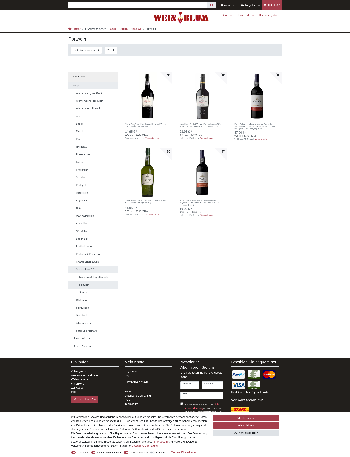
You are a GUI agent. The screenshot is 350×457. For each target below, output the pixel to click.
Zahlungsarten (79, 371)
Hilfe (73, 391)
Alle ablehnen (246, 425)
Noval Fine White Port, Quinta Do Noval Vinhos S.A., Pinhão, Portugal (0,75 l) (145, 201)
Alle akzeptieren (246, 417)
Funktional (162, 452)
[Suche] (211, 5)
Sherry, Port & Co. (131, 28)
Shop (225, 15)
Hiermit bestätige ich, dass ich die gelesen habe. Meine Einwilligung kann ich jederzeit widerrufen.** (203, 407)
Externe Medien (139, 452)
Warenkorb (77, 383)
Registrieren (132, 371)
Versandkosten (152, 138)
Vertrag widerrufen (85, 399)
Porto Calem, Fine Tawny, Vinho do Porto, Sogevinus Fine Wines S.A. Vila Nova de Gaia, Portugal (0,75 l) (200, 202)
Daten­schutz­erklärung (144, 445)
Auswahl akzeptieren (246, 432)
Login (128, 375)
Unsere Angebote (269, 15)
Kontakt (129, 391)
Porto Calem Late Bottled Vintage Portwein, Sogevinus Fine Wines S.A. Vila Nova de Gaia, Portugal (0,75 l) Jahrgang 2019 (254, 126)
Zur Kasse (77, 387)
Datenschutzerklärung (138, 395)
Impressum (131, 403)
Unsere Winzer (245, 15)
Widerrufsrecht (80, 379)
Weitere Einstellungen (184, 452)
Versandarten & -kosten (85, 375)
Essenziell (82, 452)
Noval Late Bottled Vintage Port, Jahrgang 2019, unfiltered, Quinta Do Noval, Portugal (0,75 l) (201, 125)
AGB (127, 399)
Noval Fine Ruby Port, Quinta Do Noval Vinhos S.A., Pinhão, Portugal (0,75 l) (145, 125)
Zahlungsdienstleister (109, 452)
